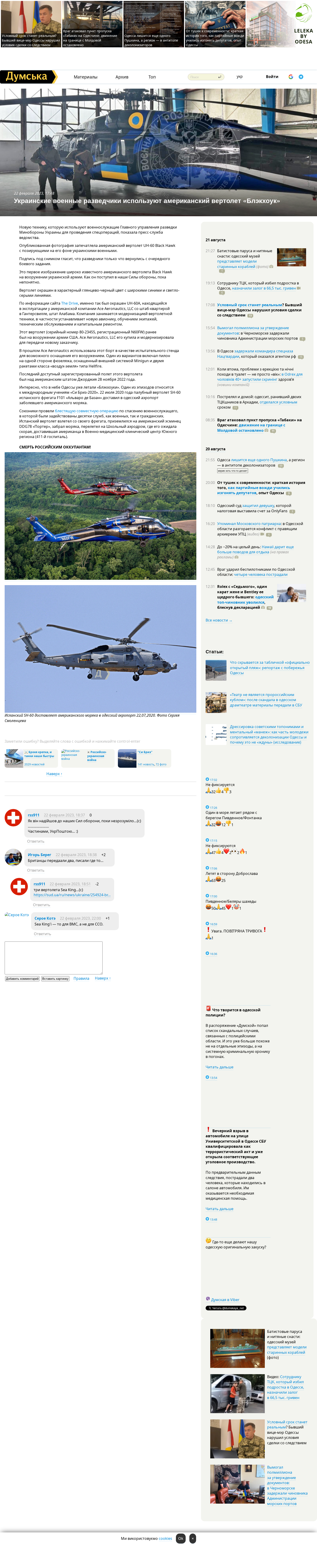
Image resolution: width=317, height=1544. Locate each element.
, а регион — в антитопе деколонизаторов (261, 462)
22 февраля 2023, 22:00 (80, 918)
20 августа (216, 448)
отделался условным (278, 402)
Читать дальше (219, 1067)
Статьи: (215, 651)
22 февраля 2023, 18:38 (76, 854)
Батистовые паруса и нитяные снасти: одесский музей (244, 253)
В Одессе (225, 351)
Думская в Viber (225, 1299)
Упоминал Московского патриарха (249, 523)
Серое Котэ (45, 918)
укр (240, 76)
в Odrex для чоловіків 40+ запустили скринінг (260, 377)
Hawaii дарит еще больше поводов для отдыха (255, 549)
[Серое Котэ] (17, 914)
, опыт (270, 492)
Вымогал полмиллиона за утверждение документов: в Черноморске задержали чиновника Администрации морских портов (287, 1485)
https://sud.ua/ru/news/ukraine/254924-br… (72, 894)
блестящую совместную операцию (86, 410)
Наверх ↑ (54, 773)
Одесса (224, 459)
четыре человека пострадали (261, 574)
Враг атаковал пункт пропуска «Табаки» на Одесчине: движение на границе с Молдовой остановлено (90, 38)
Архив (122, 77)
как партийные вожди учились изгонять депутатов (253, 490)
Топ (152, 77)
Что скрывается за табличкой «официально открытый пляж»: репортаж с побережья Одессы (270, 667)
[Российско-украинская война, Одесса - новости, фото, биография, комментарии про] (73, 759)
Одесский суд (229, 505)
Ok (180, 1538)
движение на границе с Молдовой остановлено (251, 427)
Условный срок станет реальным (249, 304)
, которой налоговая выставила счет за (254, 508)
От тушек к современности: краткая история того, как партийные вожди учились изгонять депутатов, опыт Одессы (215, 38)
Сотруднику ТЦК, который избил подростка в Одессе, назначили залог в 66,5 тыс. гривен (285, 1387)
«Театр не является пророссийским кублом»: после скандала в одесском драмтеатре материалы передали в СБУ (266, 700)
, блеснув (241, 605)
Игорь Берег (39, 854)
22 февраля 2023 (28, 193)
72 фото (161, 764)
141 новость (146, 764)
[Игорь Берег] (13, 864)
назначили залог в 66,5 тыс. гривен (264, 288)
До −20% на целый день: (239, 546)
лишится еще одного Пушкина (259, 459)
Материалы (85, 77)
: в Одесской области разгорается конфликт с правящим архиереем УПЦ (260, 529)
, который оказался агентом (267, 356)
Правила (81, 978)
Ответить (36, 841)
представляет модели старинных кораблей (237, 264)
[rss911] (13, 825)
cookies (165, 1538)
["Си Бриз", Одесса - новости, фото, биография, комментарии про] (127, 767)
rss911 (33, 815)
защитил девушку (258, 505)
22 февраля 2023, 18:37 (64, 815)
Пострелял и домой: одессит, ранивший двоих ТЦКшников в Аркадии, (259, 399)
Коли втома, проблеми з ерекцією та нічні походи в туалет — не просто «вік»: (255, 372)
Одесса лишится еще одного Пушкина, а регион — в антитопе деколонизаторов (151, 40)
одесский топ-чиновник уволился (245, 599)
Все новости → (219, 620)
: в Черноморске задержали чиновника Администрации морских (257, 336)
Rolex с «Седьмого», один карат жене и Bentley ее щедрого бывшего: (242, 592)
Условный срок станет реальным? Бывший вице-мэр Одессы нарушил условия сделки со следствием (31, 40)
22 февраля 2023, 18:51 (70, 883)
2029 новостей (34, 764)
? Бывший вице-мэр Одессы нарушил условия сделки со (259, 310)
